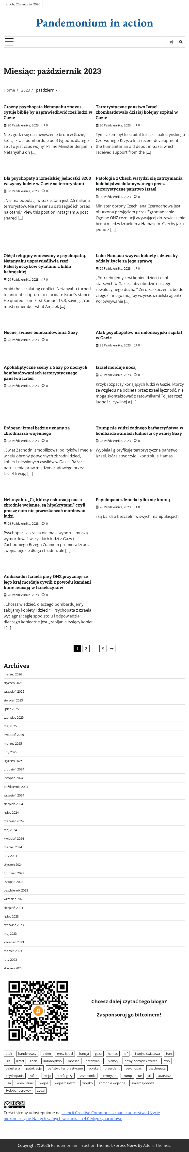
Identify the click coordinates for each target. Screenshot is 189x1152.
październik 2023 (16, 890)
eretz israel (65, 1053)
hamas (113, 1053)
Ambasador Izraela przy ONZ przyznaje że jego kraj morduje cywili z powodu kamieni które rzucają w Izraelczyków (47, 582)
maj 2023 (10, 933)
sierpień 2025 (13, 700)
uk (150, 1075)
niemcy (113, 1061)
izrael (20, 1061)
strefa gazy (65, 1075)
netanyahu (94, 1061)
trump (127, 1075)
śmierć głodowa (142, 1083)
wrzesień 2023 (14, 899)
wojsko (87, 1083)
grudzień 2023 (14, 873)
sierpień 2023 (13, 907)
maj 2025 (10, 726)
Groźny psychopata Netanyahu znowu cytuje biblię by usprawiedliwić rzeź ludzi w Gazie (48, 112)
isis (8, 1061)
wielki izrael (25, 1083)
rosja (47, 1075)
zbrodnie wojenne (112, 1083)
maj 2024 (10, 830)
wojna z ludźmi (65, 1083)
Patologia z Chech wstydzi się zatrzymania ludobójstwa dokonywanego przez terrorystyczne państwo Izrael (139, 183)
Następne (111, 648)
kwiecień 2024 (14, 838)
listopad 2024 (13, 778)
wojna (44, 1083)
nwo (166, 1061)
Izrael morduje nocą (116, 367)
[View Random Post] (171, 42)
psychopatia (15, 1075)
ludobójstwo (52, 1061)
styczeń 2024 (13, 864)
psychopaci (134, 1068)
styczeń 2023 (13, 968)
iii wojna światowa (147, 1053)
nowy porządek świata (141, 1061)
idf (125, 1053)
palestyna (13, 1068)
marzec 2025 (13, 743)
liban (33, 1061)
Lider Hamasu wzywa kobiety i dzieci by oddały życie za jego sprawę (137, 258)
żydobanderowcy (18, 1090)
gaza (98, 1053)
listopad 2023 (13, 881)
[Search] (180, 42)
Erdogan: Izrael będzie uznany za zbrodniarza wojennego (37, 430)
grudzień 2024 (14, 769)
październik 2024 (16, 786)
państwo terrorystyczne (65, 1068)
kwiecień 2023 (14, 942)
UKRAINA (164, 1075)
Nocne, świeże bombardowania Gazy (41, 332)
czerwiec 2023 (14, 925)
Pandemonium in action (94, 22)
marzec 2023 (13, 951)
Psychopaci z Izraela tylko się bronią (133, 499)
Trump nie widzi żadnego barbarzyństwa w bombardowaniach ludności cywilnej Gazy (139, 430)
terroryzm (109, 1075)
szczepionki (87, 1075)
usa (8, 1083)
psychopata (157, 1068)
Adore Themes (156, 1145)
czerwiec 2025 (14, 717)
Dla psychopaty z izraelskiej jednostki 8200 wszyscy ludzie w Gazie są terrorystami (47, 180)
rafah (33, 1075)
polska (93, 1068)
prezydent (112, 1068)
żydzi (41, 1090)
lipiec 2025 (11, 709)
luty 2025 (10, 752)
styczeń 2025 (13, 760)
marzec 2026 (13, 674)
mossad (73, 1061)
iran (169, 1053)
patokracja (34, 1068)
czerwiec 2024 (14, 821)
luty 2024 (10, 855)
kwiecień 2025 (14, 734)
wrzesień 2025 (14, 691)
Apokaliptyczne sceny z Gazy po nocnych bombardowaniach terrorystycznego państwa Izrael (45, 372)
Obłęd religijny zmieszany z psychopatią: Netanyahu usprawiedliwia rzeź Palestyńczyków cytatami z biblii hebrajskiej (45, 264)
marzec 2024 (13, 847)
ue (140, 1075)
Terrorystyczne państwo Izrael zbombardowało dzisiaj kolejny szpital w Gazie (137, 112)
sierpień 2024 (13, 804)
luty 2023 (10, 959)
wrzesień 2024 (14, 795)
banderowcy (27, 1053)
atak (9, 1053)
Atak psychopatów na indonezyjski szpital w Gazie (139, 335)
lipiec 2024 (11, 812)
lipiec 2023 (11, 916)
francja (84, 1053)
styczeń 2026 (13, 683)
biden (47, 1053)
